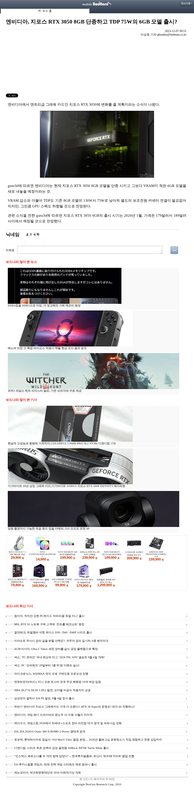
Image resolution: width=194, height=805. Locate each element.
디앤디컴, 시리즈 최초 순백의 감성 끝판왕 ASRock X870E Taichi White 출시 (58, 748)
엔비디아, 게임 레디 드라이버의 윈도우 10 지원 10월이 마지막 (49, 714)
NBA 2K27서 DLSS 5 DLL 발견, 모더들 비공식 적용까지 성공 (49, 690)
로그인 (83, 779)
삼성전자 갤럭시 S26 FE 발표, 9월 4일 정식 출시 (40, 698)
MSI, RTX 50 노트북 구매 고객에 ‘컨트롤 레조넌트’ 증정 (45, 624)
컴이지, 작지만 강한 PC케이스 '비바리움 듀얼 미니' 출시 (45, 615)
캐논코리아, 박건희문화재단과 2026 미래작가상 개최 (44, 772)
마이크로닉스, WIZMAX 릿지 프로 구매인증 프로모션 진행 (47, 673)
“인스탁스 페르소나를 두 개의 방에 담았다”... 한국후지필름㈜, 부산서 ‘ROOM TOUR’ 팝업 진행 (70, 756)
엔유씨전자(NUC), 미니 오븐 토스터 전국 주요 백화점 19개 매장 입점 (54, 681)
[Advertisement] (97, 65)
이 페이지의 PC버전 (102, 779)
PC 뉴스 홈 (45, 10)
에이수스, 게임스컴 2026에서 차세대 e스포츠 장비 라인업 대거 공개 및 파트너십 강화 (64, 723)
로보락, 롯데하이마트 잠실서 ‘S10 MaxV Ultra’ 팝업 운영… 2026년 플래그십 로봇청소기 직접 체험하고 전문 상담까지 (84, 739)
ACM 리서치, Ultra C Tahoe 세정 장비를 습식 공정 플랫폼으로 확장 (52, 648)
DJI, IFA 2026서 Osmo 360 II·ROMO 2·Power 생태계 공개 (46, 731)
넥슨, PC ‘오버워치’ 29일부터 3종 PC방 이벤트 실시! (43, 665)
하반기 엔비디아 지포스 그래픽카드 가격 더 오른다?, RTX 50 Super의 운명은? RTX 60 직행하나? (71, 706)
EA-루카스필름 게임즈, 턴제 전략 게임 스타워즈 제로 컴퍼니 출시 (52, 764)
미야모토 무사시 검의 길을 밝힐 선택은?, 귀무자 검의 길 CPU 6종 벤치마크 (57, 640)
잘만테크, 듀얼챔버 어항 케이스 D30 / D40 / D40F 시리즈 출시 (49, 632)
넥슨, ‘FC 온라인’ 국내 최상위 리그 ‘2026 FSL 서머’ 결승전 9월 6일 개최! (56, 657)
